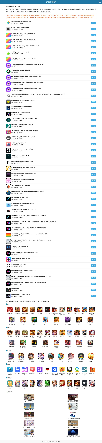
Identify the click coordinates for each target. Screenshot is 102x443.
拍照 (11, 9)
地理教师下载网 (51, 2)
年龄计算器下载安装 (30, 301)
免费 (7, 9)
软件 (16, 9)
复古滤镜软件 (20, 301)
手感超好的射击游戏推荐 (42, 301)
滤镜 (13, 9)
